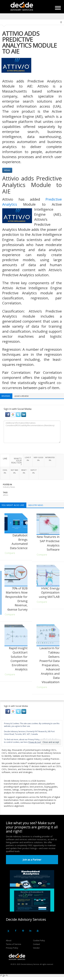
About (8, 940)
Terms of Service (13, 944)
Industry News (9, 487)
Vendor (36, 948)
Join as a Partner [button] (32, 859)
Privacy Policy (12, 948)
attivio (5, 495)
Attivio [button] (7, 170)
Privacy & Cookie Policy (38, 742)
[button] (8, 414)
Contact (36, 944)
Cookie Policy (39, 940)
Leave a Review (21, 396)
